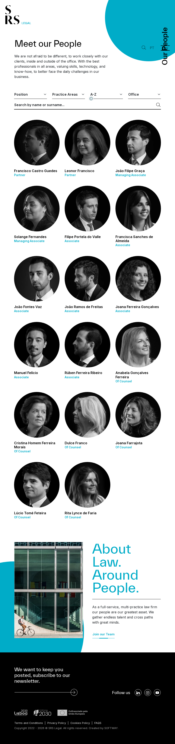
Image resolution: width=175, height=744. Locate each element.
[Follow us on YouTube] (157, 692)
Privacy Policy (56, 723)
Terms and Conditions (28, 723)
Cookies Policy (80, 723)
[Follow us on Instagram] (147, 692)
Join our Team (103, 634)
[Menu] (165, 48)
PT (152, 48)
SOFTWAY (111, 728)
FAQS (97, 723)
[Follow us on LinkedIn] (138, 692)
